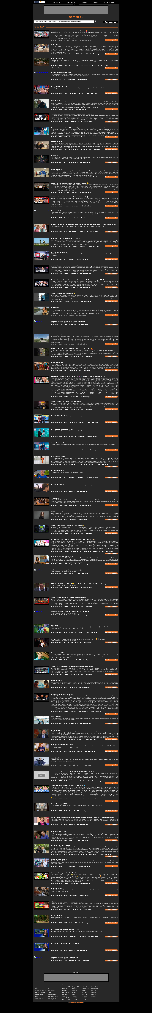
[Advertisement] (76, 10)
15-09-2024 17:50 (56, 505)
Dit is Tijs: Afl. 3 (56, 758)
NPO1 (65, 93)
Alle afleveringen (85, 40)
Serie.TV (71, 109)
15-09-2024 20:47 (56, 192)
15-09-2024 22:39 (56, 80)
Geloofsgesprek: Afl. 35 (58, 831)
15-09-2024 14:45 (56, 615)
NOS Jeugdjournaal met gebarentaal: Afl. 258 (65, 930)
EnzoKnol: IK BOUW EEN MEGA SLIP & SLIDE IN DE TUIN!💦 (68, 786)
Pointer (37, 996)
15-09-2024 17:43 (56, 533)
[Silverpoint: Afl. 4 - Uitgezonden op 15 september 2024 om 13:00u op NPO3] (41, 687)
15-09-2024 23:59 (56, 40)
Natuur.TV (72, 344)
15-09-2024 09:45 (56, 840)
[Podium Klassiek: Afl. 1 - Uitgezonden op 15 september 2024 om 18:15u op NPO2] (41, 464)
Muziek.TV (74, 397)
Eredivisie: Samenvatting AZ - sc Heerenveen (65, 957)
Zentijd (50, 992)
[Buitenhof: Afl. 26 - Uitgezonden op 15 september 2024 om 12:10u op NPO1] (41, 737)
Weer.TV (93, 994)
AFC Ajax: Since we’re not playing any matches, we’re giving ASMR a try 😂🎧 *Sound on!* (79, 639)
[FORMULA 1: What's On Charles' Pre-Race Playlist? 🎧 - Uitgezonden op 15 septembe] (41, 409)
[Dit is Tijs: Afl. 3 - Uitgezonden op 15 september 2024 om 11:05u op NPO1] (41, 765)
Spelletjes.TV (94, 989)
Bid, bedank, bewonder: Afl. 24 (60, 845)
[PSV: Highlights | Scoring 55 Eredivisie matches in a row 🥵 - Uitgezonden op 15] (41, 38)
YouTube (66, 40)
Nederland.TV (71, 2)
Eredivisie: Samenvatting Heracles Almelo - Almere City (68, 321)
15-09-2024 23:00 (56, 66)
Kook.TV (74, 992)
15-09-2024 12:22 (56, 724)
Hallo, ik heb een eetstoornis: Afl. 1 (62, 556)
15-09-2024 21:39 (56, 122)
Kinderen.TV (73, 895)
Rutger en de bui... (39, 998)
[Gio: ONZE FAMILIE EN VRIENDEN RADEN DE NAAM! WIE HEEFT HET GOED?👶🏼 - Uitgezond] (41, 547)
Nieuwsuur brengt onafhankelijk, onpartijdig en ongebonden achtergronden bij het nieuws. (79, 128)
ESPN (65, 325)
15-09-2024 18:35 (56, 450)
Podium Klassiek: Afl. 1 (58, 457)
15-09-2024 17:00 (56, 587)
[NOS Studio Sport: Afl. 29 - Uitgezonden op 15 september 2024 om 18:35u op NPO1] (41, 450)
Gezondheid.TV (73, 505)
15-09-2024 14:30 (56, 632)
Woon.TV (93, 996)
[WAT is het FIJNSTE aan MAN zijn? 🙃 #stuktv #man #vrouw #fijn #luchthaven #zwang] (41, 591)
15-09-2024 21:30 (56, 137)
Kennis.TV (83, 246)
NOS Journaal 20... (39, 1000)
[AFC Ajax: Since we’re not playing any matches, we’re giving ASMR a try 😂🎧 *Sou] (41, 646)
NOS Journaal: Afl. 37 (57, 484)
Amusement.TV (74, 66)
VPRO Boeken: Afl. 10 (57, 512)
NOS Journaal (52, 987)
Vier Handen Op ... (52, 991)
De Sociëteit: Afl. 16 (57, 59)
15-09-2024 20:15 (56, 246)
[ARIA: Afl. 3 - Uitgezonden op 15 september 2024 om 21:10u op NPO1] (41, 163)
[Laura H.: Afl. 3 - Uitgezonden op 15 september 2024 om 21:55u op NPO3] (41, 107)
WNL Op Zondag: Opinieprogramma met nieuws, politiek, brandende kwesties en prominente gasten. (82, 818)
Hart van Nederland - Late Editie (61, 73)
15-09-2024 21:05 (56, 177)
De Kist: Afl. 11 (55, 45)
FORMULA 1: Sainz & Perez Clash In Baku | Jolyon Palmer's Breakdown (72, 114)
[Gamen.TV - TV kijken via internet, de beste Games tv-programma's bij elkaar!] (46, 2)
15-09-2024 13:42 (56, 674)
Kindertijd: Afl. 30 (56, 888)
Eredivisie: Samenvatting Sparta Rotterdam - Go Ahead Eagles (70, 611)
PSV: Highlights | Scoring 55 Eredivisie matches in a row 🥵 (69, 31)
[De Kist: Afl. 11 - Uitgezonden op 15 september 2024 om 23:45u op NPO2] (41, 52)
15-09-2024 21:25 (56, 149)
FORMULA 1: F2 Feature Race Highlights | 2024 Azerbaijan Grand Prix (72, 667)
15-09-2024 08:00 (56, 910)
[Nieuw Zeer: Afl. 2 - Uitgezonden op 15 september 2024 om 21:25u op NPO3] (41, 149)
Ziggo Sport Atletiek (40, 991)
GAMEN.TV (76, 17)
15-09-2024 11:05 (56, 751)
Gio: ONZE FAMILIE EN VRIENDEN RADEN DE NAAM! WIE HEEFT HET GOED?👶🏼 (73, 540)
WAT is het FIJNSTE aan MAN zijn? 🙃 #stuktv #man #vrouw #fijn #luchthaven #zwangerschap (81, 584)
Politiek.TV (80, 739)
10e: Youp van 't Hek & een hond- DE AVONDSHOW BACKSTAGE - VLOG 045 (73, 772)
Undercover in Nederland (58, 211)
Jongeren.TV (73, 370)
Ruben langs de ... (53, 989)
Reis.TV (82, 232)
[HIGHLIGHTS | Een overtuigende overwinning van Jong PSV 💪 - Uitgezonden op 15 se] (41, 190)
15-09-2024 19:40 (56, 315)
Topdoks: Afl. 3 (55, 498)
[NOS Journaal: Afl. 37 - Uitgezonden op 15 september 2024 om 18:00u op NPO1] (41, 491)
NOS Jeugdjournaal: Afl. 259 (59, 415)
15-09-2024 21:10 (56, 163)
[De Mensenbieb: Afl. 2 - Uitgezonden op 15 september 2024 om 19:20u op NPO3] (41, 370)
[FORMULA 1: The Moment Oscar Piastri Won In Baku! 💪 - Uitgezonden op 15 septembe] (41, 533)
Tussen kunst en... (53, 1000)
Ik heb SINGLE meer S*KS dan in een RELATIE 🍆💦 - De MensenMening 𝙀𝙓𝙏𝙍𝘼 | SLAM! (78, 376)
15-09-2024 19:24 (56, 356)
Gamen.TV (86, 799)
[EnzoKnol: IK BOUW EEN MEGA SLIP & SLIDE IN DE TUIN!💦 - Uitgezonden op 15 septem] (41, 793)
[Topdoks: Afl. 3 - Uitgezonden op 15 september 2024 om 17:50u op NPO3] (41, 505)
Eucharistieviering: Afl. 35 (59, 804)
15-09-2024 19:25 (56, 344)
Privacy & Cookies (109, 2)
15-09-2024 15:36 (56, 607)
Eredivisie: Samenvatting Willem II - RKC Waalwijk (66, 570)
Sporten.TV (72, 93)
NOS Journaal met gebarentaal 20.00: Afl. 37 (65, 943)
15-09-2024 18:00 (56, 491)
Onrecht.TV (71, 218)
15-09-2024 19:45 (56, 301)
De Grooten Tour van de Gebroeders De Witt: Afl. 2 (66, 238)
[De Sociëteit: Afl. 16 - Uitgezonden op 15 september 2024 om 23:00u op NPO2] (41, 66)
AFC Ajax (37, 989)
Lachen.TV (84, 149)
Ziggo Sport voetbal (40, 987)
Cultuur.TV (83, 464)
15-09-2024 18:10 (56, 478)
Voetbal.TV (75, 40)
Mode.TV (74, 998)
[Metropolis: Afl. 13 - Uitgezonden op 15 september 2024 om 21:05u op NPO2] (41, 176)
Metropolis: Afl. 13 (56, 169)
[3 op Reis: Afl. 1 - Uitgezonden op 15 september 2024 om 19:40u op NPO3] (41, 314)
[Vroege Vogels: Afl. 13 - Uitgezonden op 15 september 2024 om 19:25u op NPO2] (41, 342)
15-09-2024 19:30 (56, 325)
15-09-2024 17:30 (56, 551)
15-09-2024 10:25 (56, 799)
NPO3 (65, 109)
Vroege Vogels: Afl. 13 (57, 335)
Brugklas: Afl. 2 (55, 625)
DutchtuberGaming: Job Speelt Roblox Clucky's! (65, 873)
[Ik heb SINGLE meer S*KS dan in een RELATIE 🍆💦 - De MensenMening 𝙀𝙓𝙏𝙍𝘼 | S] (41, 383)
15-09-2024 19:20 (56, 370)
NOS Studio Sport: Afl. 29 (58, 443)
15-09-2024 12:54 (56, 712)
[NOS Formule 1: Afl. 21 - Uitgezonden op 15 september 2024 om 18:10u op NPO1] (41, 478)
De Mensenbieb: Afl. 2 (57, 363)
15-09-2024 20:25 (56, 232)
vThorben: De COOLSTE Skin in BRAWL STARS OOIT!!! (66, 902)
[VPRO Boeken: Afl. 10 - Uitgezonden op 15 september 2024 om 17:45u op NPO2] (41, 519)
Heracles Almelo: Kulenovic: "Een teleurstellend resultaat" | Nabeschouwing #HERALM (77, 280)
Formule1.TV (75, 122)
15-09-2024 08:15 (56, 883)
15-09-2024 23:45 (56, 54)
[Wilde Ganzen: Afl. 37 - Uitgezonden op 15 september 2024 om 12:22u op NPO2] (41, 724)
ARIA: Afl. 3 (54, 155)
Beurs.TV (74, 712)
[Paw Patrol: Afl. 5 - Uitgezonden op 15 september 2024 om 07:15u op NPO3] (41, 923)
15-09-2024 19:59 (56, 274)
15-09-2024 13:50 (56, 660)
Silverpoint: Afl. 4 (56, 680)
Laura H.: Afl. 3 (55, 100)
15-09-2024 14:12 (56, 642)
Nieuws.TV (104, 66)
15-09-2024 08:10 (56, 895)
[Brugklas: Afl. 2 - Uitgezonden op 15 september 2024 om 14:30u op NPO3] (41, 632)
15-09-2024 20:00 (56, 259)
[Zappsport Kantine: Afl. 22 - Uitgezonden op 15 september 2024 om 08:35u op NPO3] (41, 866)
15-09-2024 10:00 (56, 811)
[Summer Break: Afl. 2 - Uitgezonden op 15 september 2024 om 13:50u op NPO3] (41, 660)
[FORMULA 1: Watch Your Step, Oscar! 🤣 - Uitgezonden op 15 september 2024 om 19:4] (41, 301)
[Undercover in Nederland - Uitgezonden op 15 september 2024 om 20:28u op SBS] (42, 211)
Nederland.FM (56, 2)
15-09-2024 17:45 (56, 520)
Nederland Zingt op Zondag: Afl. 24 (62, 744)
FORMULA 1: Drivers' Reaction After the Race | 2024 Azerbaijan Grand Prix (73, 197)
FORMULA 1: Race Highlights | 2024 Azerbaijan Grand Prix (68, 598)
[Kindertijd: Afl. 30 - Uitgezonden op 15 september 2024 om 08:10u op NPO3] (41, 895)
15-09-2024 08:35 (56, 866)
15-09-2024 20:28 (56, 206)
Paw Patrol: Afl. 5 (56, 916)
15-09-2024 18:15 (56, 464)
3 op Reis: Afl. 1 (55, 307)
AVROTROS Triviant (40, 992)
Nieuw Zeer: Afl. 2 (56, 142)
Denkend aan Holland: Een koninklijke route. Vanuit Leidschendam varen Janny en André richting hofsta (83, 225)
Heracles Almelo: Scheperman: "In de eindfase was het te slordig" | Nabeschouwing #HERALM (80, 266)
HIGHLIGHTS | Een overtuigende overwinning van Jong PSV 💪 (70, 183)
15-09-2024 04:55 (56, 937)
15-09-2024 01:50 (56, 950)
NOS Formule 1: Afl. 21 (57, 471)
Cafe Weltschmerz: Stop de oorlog (62, 694)
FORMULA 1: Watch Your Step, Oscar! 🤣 (63, 294)
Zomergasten (52, 994)
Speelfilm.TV (94, 987)
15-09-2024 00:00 (56, 961)
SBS (65, 80)
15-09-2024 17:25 (56, 564)
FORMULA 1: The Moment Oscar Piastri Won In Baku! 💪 (68, 526)
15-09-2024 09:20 (56, 854)
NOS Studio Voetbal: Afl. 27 (59, 86)
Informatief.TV (74, 54)
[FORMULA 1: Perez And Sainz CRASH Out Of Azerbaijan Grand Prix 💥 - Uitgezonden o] (41, 356)
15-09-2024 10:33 (56, 781)
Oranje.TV (84, 994)
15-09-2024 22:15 (56, 93)
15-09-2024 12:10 (56, 739)
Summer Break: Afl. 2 (57, 653)
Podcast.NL (84, 2)
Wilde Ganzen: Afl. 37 (57, 717)
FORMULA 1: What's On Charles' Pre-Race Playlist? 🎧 (67, 402)
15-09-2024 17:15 (56, 573)
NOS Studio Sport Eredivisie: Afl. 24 (62, 429)
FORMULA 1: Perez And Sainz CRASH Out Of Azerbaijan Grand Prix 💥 (72, 349)
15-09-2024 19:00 (56, 397)
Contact (95, 2)
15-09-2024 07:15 (56, 923)
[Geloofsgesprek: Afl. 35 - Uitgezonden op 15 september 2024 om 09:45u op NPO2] (41, 838)
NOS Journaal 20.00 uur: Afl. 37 (60, 252)
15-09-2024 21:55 (56, 109)
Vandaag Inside (39, 994)
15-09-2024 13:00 (56, 687)
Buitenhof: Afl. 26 (56, 730)
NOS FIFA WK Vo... (52, 998)
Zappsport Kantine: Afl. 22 (59, 859)
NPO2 (65, 54)
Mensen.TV (84, 54)
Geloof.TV (72, 751)
